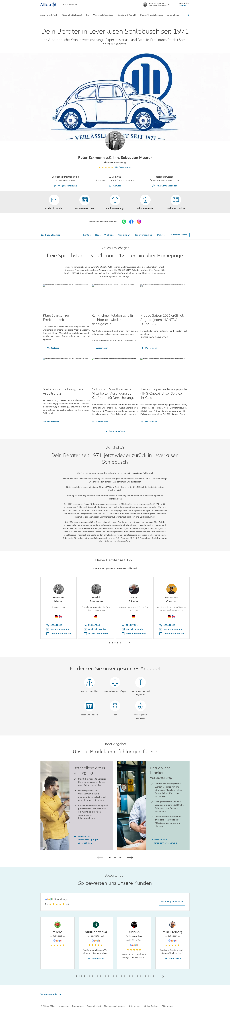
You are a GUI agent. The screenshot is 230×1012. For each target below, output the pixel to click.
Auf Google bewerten (172, 901)
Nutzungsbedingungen (114, 1006)
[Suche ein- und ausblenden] (188, 15)
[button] (115, 141)
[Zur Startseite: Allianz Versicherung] (48, 5)
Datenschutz (78, 1006)
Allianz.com (167, 1006)
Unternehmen (134, 1006)
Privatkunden (68, 4)
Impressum (64, 1006)
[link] (115, 202)
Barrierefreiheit (94, 1006)
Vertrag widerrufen (49, 994)
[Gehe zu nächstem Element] (128, 643)
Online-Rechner (151, 1006)
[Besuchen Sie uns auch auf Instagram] (139, 222)
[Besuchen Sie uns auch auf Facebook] (131, 222)
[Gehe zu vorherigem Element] (102, 643)
